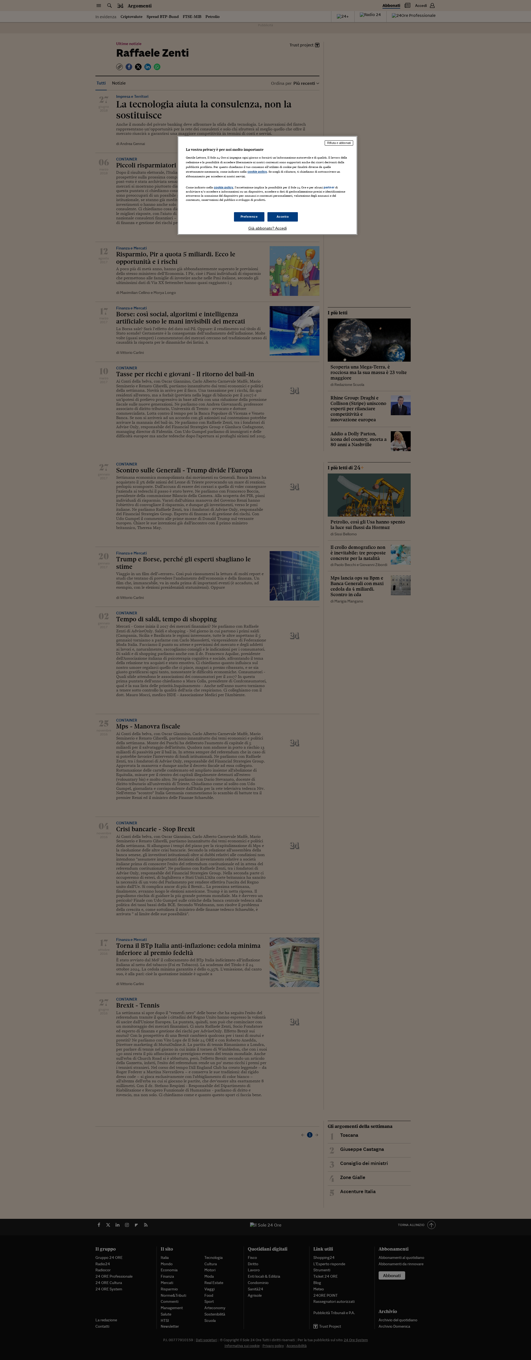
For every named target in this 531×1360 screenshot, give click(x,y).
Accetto (283, 216)
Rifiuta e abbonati (339, 142)
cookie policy (257, 171)
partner (329, 187)
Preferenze (249, 216)
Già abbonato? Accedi (267, 228)
